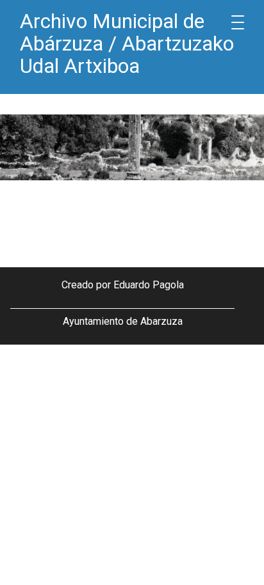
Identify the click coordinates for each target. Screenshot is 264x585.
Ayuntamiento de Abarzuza (123, 321)
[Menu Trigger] (238, 22)
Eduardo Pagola (148, 285)
